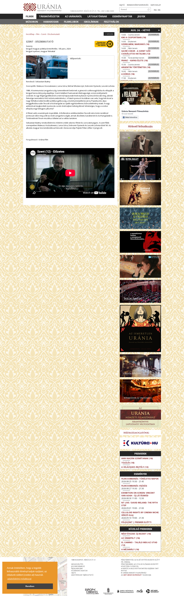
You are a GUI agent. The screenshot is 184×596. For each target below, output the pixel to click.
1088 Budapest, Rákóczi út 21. (83, 11)
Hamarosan (51, 21)
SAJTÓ (122, 5)
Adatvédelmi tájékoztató (82, 575)
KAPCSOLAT (156, 5)
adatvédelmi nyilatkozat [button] (19, 579)
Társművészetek (49, 16)
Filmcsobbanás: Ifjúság (134, 485)
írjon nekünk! (77, 568)
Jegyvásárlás (154, 35)
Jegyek (141, 16)
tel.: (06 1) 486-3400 (105, 11)
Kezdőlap (30, 34)
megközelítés (77, 564)
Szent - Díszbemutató (50, 34)
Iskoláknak (91, 21)
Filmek (30, 16)
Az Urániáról (73, 16)
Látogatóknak (97, 16)
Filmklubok (71, 21)
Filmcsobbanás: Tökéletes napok (140, 478)
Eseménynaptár (122, 16)
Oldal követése (131, 117)
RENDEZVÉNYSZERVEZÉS (137, 5)
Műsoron (32, 21)
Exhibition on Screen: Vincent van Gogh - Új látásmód (138, 494)
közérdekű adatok (79, 570)
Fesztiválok (111, 21)
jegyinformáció (78, 566)
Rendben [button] (29, 586)
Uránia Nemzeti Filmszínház (135, 111)
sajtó (73, 573)
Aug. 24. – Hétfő (140, 30)
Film (37, 34)
